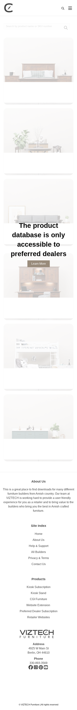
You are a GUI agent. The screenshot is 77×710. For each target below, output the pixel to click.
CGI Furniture (38, 599)
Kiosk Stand (38, 593)
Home (38, 533)
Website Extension (38, 605)
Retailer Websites (38, 617)
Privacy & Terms (38, 558)
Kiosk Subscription (38, 587)
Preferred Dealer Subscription (38, 611)
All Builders (38, 551)
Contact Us (39, 564)
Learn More (38, 263)
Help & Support (38, 545)
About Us (38, 539)
